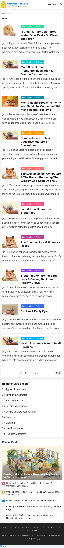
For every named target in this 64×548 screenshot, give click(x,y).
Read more (50, 123)
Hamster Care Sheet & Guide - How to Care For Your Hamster (35, 535)
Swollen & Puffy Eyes (35, 311)
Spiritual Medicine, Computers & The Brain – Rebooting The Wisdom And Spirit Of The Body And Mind (41, 179)
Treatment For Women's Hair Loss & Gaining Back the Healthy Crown (39, 279)
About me (8, 527)
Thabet (3, 546)
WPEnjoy (36, 538)
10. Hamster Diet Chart (14, 433)
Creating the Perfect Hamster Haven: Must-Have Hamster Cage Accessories (30, 517)
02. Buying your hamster (14, 394)
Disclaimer (31, 530)
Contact (25, 527)
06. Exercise (8, 417)
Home (4, 14)
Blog (17, 527)
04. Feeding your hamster (15, 406)
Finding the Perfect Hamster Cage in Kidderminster (31, 500)
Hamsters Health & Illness (32, 27)
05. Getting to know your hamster (19, 411)
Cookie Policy (38, 527)
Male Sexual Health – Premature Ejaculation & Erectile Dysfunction (37, 70)
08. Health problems (12, 428)
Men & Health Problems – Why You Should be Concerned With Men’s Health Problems (41, 106)
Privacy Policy (54, 527)
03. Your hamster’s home (14, 400)
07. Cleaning (8, 422)
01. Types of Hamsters (14, 389)
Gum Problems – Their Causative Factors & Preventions (35, 141)
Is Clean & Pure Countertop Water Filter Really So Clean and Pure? (39, 35)
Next (58, 373)
